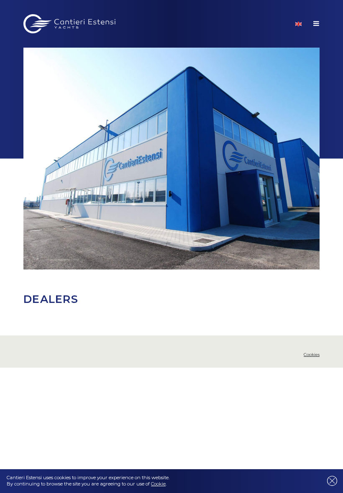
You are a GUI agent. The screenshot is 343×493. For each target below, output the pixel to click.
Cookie (158, 484)
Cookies (312, 354)
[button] (298, 24)
